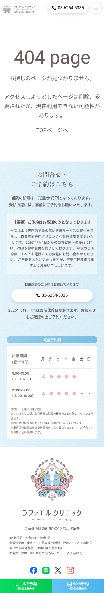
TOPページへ (52, 130)
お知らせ (88, 310)
